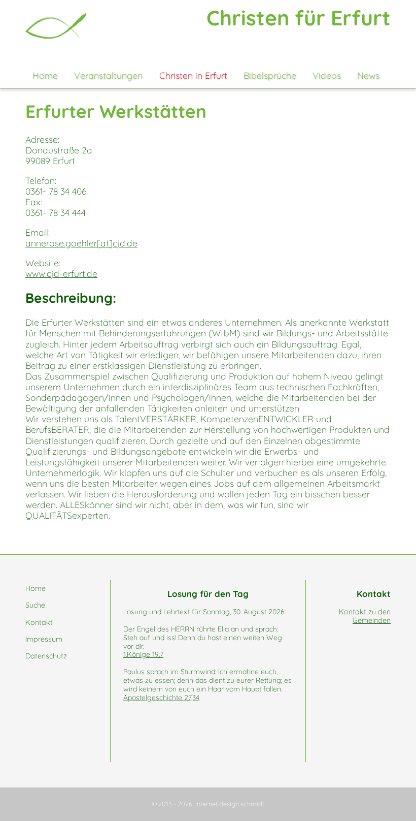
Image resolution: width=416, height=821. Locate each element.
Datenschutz (46, 655)
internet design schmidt (229, 804)
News (368, 75)
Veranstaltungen (108, 75)
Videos (327, 75)
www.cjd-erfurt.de (61, 273)
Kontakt (39, 622)
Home (45, 75)
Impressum (43, 639)
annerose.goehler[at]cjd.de (81, 242)
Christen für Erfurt (298, 17)
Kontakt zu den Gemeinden (365, 616)
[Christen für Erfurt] (55, 26)
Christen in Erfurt (193, 75)
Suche (35, 605)
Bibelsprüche (270, 75)
